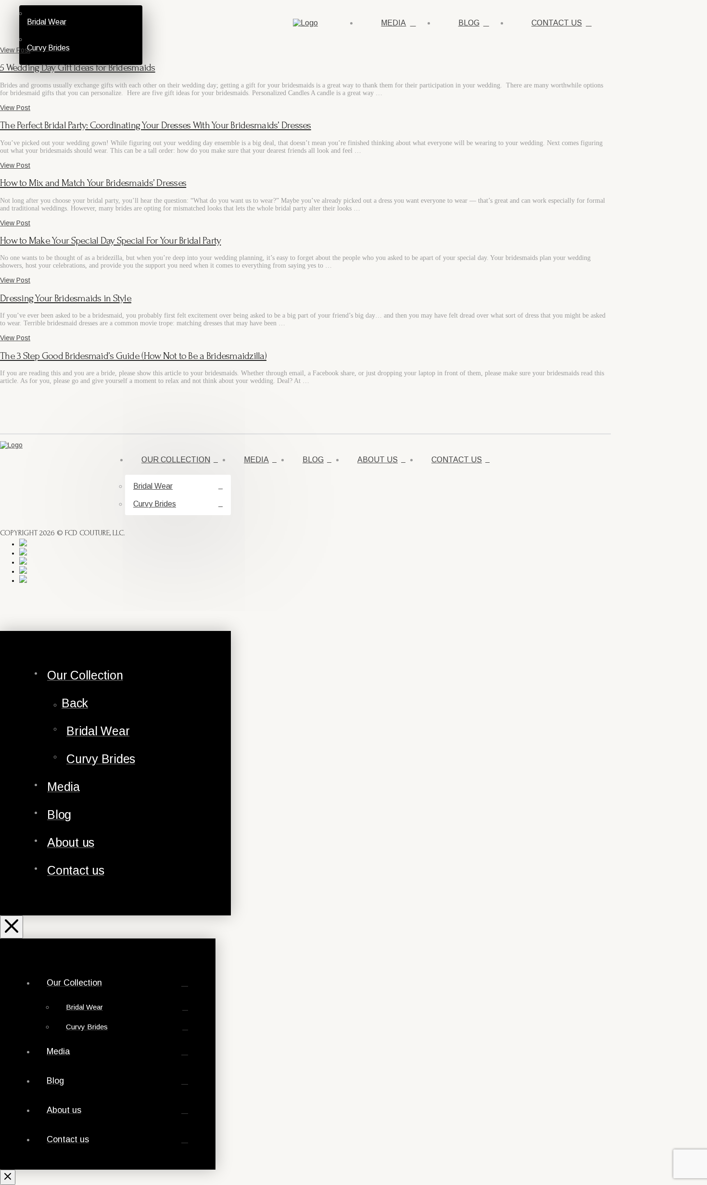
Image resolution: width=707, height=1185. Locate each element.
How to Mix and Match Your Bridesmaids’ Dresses (93, 182)
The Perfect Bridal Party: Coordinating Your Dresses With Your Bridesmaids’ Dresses (155, 125)
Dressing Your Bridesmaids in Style (65, 298)
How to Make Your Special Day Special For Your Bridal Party (110, 240)
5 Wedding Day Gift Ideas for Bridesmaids (77, 67)
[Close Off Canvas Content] (11, 926)
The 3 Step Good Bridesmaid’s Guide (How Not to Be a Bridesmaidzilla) (133, 355)
